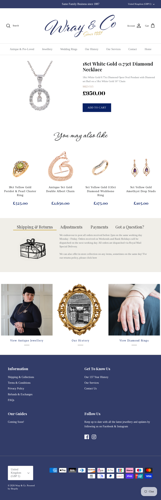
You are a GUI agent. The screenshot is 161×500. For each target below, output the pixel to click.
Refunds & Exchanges (20, 394)
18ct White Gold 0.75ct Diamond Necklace (118, 66)
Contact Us (90, 388)
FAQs (11, 400)
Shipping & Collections (21, 377)
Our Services (113, 49)
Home (148, 49)
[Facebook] (86, 437)
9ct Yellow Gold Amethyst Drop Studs (141, 189)
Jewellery (47, 49)
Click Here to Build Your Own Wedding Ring (80, 5)
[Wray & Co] (80, 25)
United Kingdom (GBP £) (139, 4)
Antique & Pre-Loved (22, 49)
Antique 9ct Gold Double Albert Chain (60, 189)
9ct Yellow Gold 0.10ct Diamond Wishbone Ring (100, 191)
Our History (91, 49)
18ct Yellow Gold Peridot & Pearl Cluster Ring (20, 191)
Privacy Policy (16, 388)
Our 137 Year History (96, 377)
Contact (132, 49)
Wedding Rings (68, 49)
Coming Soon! (16, 421)
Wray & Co (20, 485)
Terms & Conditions (19, 382)
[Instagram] (94, 437)
